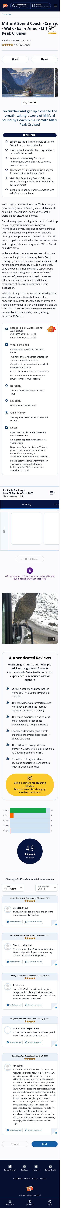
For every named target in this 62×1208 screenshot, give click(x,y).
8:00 (4, 529)
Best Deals (10, 1203)
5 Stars (5, 810)
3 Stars (5, 821)
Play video (29, 102)
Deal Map (29, 1203)
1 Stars (5, 831)
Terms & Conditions (31, 1178)
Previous (15, 1143)
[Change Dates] (53, 493)
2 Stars (5, 826)
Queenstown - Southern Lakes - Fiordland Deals (2, 14)
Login (50, 1203)
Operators (43, 1178)
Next (44, 1143)
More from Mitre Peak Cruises (17, 40)
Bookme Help (17, 1178)
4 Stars (5, 815)
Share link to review (33, 921)
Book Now (31, 559)
